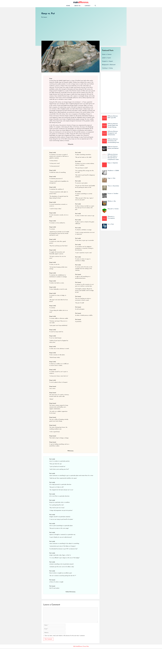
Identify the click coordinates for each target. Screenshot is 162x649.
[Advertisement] (79, 28)
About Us (77, 5)
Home (68, 5)
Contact (87, 5)
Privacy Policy (86, 646)
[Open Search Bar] (95, 5)
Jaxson (45, 17)
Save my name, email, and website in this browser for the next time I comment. (65, 635)
